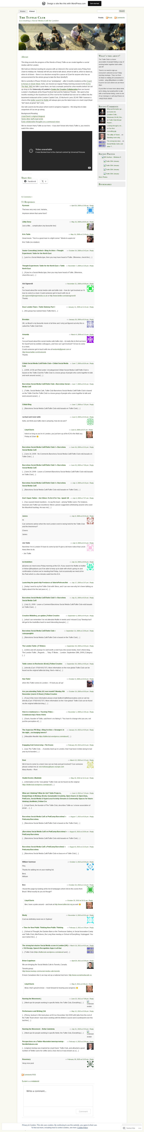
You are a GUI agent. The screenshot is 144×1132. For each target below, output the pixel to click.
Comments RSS (30, 1075)
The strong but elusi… (114, 141)
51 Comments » (26, 197)
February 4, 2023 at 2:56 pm (78, 1041)
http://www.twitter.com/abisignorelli (63, 296)
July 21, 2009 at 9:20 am (80, 598)
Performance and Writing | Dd (34, 1011)
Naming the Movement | (31, 999)
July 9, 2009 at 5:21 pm (80, 543)
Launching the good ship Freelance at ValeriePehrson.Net (45, 583)
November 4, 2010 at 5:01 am (78, 915)
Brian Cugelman (28, 961)
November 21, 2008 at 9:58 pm (77, 284)
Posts (110, 18)
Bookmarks (105, 184)
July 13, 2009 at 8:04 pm (80, 562)
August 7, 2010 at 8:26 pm (79, 816)
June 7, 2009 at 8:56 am (80, 363)
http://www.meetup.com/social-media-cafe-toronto (41, 971)
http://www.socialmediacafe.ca (80, 975)
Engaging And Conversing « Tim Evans (37, 745)
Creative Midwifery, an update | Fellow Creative (40, 616)
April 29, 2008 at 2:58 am (80, 205)
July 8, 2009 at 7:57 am (80, 498)
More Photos (103, 177)
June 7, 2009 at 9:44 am (80, 384)
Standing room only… (114, 137)
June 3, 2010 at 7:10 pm (80, 793)
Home (22, 11)
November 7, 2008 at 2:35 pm (78, 266)
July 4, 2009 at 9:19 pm (80, 483)
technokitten (27, 562)
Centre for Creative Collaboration (64, 89)
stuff (32, 119)
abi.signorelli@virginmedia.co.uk (34, 296)
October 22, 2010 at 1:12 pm (78, 885)
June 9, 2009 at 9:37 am (79, 430)
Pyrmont (25, 206)
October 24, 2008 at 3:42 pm (78, 250)
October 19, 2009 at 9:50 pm (78, 691)
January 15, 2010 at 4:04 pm (78, 730)
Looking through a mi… (115, 126)
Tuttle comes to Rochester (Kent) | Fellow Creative (42, 664)
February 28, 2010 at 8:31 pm (78, 745)
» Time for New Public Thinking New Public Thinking (42, 928)
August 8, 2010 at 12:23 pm (79, 847)
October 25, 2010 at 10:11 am (77, 900)
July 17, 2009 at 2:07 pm (80, 582)
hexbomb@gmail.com (60, 349)
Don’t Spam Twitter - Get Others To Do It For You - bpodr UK (45, 498)
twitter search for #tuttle (40, 100)
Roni (24, 760)
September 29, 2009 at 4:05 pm (77, 664)
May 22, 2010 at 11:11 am (79, 778)
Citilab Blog (26, 404)
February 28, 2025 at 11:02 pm (78, 1059)
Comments (120, 18)
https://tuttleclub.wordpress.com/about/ (53, 736)
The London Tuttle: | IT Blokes (34, 646)
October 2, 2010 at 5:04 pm (79, 862)
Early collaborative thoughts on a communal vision (40, 122)
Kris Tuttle (26, 234)
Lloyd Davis (29, 430)
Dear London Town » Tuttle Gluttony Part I (38, 307)
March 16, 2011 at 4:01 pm (79, 945)
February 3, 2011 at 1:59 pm (78, 927)
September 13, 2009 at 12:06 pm (77, 631)
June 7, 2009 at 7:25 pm (80, 404)
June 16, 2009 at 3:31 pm (79, 447)
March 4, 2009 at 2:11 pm (79, 334)
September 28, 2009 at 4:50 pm (77, 646)
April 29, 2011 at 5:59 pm (80, 961)
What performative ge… (115, 109)
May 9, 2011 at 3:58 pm (80, 984)
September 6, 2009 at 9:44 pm (78, 616)
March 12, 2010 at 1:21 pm (79, 760)
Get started (94, 3)
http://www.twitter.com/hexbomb (34, 352)
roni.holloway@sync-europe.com (51, 767)
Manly (24, 915)
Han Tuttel (26, 679)
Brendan (25, 319)
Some (23, 119)
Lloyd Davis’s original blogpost (33, 116)
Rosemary (26, 1059)
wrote (41, 119)
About (32, 11)
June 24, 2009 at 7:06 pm (79, 465)
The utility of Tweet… (114, 135)
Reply (92, 205)
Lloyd (36, 119)
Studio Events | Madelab (31, 778)
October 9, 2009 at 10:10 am (78, 679)
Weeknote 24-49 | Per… (115, 117)
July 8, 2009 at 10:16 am (80, 516)
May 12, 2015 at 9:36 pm (80, 1011)
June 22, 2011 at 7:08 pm (79, 999)
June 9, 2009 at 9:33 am (80, 417)
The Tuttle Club (32, 17)
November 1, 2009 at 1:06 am (78, 712)
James (25, 516)
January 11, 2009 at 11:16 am (78, 307)
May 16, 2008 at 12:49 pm (79, 234)
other (28, 119)
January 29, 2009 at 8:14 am (78, 319)
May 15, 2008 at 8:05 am (80, 222)
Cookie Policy (82, 1128)
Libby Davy (26, 222)
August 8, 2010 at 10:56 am (79, 831)
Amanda (25, 334)
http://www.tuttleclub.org (64, 904)
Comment (83, 1111)
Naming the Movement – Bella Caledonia (38, 1029)
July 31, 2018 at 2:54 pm (80, 1029)
